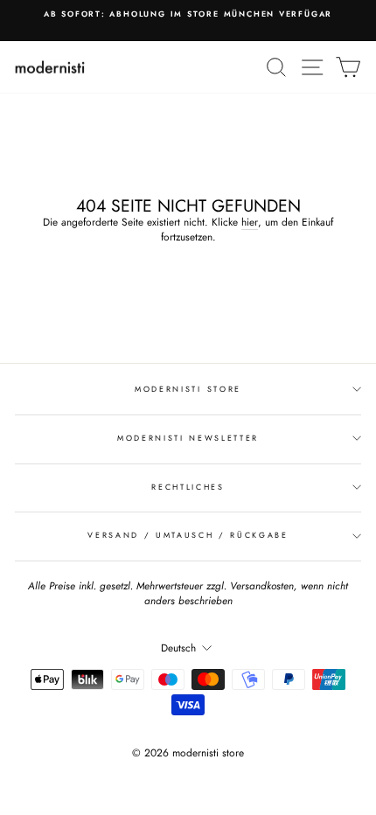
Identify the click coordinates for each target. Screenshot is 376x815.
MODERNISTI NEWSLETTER (188, 437)
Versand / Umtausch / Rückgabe (188, 534)
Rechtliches (187, 486)
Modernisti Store (188, 388)
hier (249, 222)
